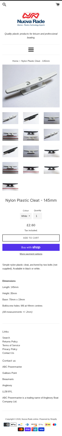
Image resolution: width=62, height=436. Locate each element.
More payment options (31, 254)
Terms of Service (11, 345)
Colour (26, 211)
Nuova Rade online (30, 419)
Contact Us (8, 353)
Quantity (37, 210)
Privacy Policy (9, 349)
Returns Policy (10, 341)
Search (6, 337)
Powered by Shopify (48, 419)
